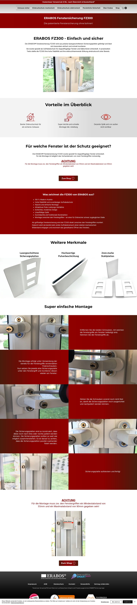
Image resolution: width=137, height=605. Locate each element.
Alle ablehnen (116, 602)
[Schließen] (135, 602)
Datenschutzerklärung (17, 603)
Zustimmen (127, 602)
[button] (43, 8)
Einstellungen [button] (105, 602)
